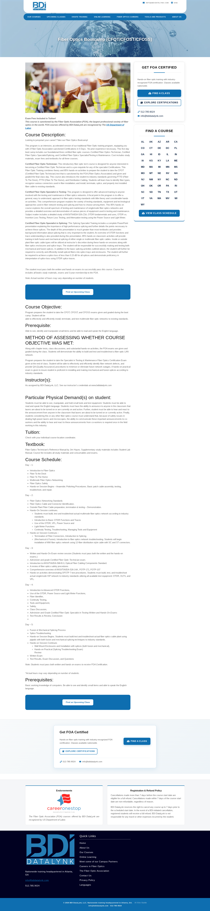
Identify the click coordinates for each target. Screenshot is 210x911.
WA (159, 198)
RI (176, 186)
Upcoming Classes (56, 17)
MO (143, 173)
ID (159, 154)
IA (143, 160)
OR (159, 186)
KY (159, 160)
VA (151, 198)
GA (142, 154)
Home (83, 843)
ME (176, 160)
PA (167, 186)
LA (167, 160)
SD (151, 192)
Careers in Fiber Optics (92, 866)
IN (176, 154)
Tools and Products (155, 17)
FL (175, 148)
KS (151, 160)
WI (176, 198)
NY (159, 179)
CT (151, 148)
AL (142, 142)
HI (151, 154)
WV (167, 198)
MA (151, 167)
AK (151, 142)
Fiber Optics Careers (127, 17)
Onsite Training (80, 17)
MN (167, 167)
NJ (142, 179)
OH (142, 186)
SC (142, 192)
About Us (176, 17)
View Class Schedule (161, 213)
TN (159, 192)
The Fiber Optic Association (94, 871)
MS (176, 167)
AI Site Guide (141, 903)
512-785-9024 (148, 112)
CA (176, 142)
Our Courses (34, 17)
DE (159, 148)
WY (143, 204)
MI (159, 167)
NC (167, 179)
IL (168, 154)
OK (151, 186)
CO (142, 148)
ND (176, 179)
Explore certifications (161, 102)
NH (176, 173)
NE (159, 173)
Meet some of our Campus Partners (99, 861)
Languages (85, 885)
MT (151, 173)
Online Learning (102, 17)
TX (167, 192)
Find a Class (161, 93)
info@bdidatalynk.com (152, 116)
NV (167, 173)
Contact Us (86, 875)
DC (167, 148)
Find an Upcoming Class (78, 292)
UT (175, 192)
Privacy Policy (87, 880)
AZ (159, 142)
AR (167, 142)
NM (151, 179)
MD (143, 167)
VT (142, 198)
